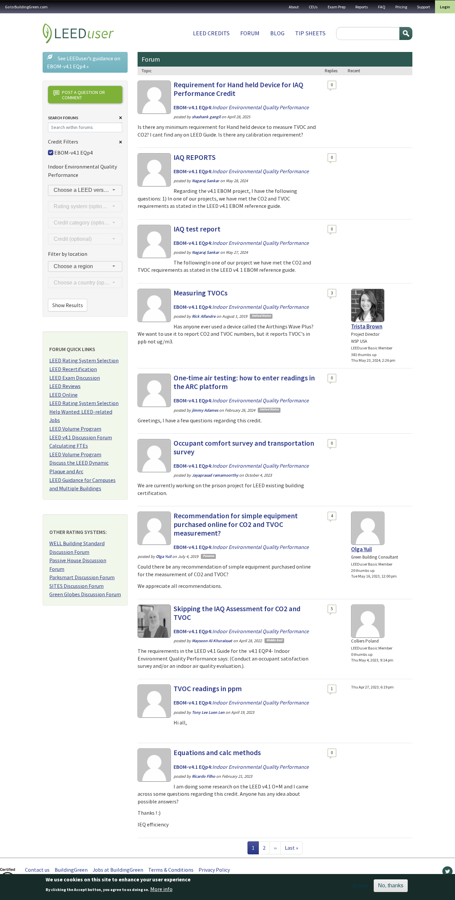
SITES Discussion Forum (76, 586)
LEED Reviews (65, 386)
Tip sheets (310, 33)
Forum (249, 33)
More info (161, 889)
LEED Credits (211, 33)
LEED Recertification (73, 369)
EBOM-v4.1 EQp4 (73, 152)
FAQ (381, 6)
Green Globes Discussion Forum (85, 594)
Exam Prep (336, 6)
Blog (277, 33)
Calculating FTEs (68, 445)
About (294, 6)
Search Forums (63, 117)
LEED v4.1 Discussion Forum (80, 437)
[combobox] (85, 190)
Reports (361, 6)
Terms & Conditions (171, 869)
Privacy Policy (214, 869)
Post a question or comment (83, 94)
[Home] (78, 33)
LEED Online (63, 394)
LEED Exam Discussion (74, 377)
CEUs (313, 6)
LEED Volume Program (75, 428)
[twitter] (447, 873)
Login (445, 6)
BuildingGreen (71, 869)
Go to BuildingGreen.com (26, 6)
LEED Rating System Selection (84, 360)
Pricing (401, 6)
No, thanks (390, 885)
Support (423, 6)
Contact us (37, 869)
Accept (360, 885)
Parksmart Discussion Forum (82, 577)
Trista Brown (366, 326)
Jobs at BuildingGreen (118, 869)
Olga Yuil (361, 549)
